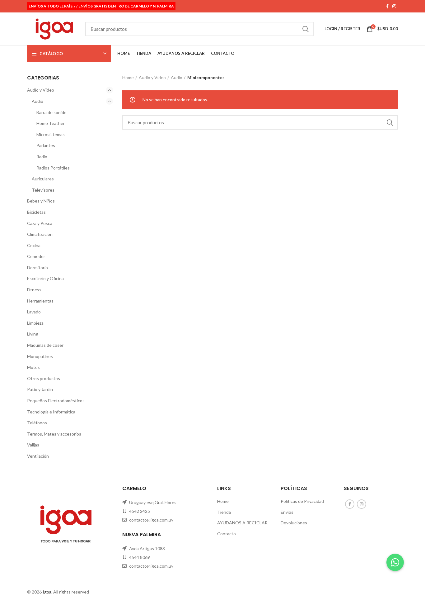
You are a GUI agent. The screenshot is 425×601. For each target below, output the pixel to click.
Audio (37, 101)
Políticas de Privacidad (302, 501)
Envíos (287, 512)
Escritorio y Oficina (45, 278)
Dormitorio (37, 267)
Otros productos (43, 378)
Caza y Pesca (39, 223)
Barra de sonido (51, 112)
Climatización (40, 234)
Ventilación (38, 456)
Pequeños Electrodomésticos (56, 400)
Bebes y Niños (41, 200)
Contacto (226, 533)
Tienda (224, 512)
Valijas (33, 444)
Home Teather (50, 123)
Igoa (47, 591)
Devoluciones (294, 522)
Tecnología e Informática (51, 411)
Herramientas (40, 300)
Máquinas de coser (45, 345)
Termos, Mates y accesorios (54, 433)
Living (32, 333)
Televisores (43, 190)
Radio (41, 156)
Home (128, 77)
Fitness (34, 289)
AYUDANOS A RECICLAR (242, 522)
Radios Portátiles (53, 167)
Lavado (34, 311)
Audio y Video (40, 90)
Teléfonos (37, 422)
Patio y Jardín (40, 389)
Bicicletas (36, 212)
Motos (33, 367)
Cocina (33, 245)
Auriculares (43, 178)
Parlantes (45, 145)
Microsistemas (50, 134)
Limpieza (35, 323)
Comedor (36, 256)
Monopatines (40, 356)
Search (305, 29)
